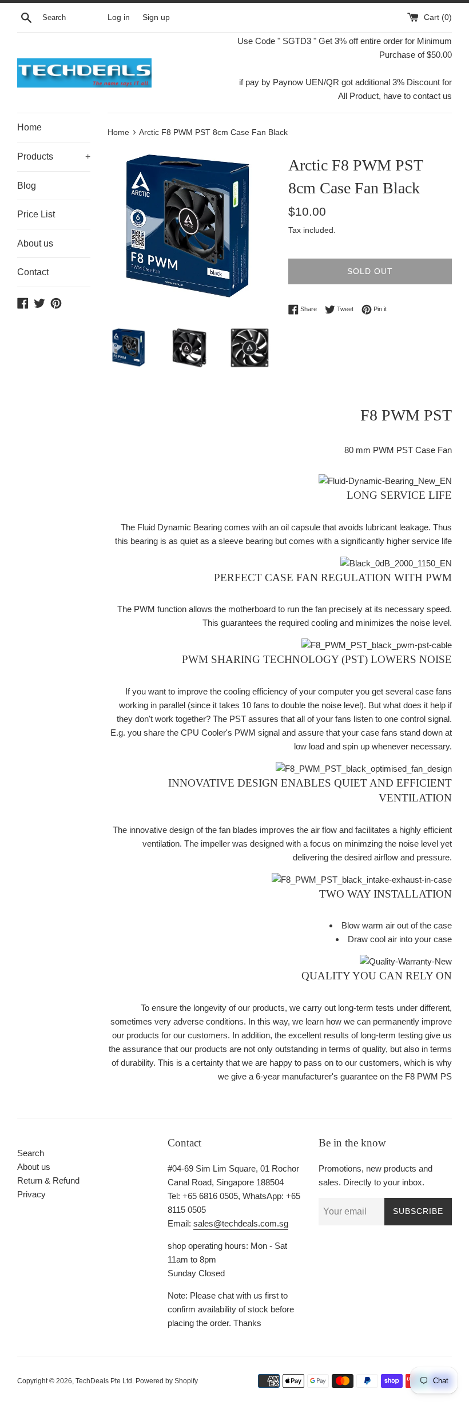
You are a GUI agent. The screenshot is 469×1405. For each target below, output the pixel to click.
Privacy (31, 1194)
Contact (33, 272)
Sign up (156, 17)
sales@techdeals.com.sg (240, 1223)
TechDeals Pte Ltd (103, 1381)
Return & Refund (48, 1180)
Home (29, 127)
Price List (36, 214)
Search (30, 1153)
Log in (119, 17)
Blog (26, 185)
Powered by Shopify (167, 1381)
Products (53, 156)
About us (35, 243)
